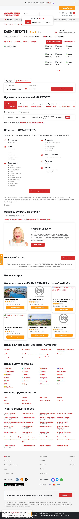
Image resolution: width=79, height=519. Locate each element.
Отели (11, 24)
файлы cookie (15, 512)
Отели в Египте (20, 24)
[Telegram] (57, 479)
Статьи (71, 460)
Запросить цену (15, 307)
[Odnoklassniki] (21, 479)
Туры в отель (8, 42)
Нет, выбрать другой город (41, 22)
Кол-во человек (33, 85)
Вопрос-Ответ (43, 456)
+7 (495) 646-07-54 (65, 13)
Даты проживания (10, 85)
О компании (43, 473)
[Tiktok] (26, 479)
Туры (5, 24)
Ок (29, 514)
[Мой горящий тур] (12, 14)
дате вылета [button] (25, 112)
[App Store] (19, 484)
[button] (31, 37)
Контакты (42, 469)
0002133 (34, 517)
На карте (33, 42)
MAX (49, 3)
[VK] (17, 479)
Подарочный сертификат (11, 465)
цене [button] (17, 112)
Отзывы (25, 42)
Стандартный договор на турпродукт (51, 515)
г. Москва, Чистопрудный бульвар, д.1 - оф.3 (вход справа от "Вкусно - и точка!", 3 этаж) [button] (27, 219)
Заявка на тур (7, 461)
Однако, (7, 205)
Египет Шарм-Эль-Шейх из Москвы (31, 123)
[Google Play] (9, 484)
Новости (72, 464)
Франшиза (43, 464)
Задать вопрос (68, 42)
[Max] (53, 3)
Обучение (42, 460)
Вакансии (72, 456)
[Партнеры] (55, 484)
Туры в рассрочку (8, 473)
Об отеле (17, 42)
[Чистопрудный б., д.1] (74, 13)
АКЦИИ (8, 456)
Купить (68, 117)
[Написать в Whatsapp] (61, 479)
